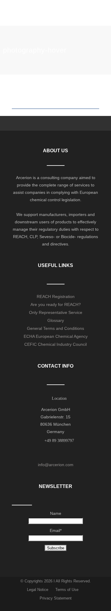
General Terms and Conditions (55, 328)
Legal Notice (37, 589)
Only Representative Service (55, 312)
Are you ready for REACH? (55, 304)
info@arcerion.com (55, 464)
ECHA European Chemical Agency (56, 336)
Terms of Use (66, 589)
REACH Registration (56, 296)
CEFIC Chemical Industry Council (55, 344)
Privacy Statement (56, 598)
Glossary (55, 320)
